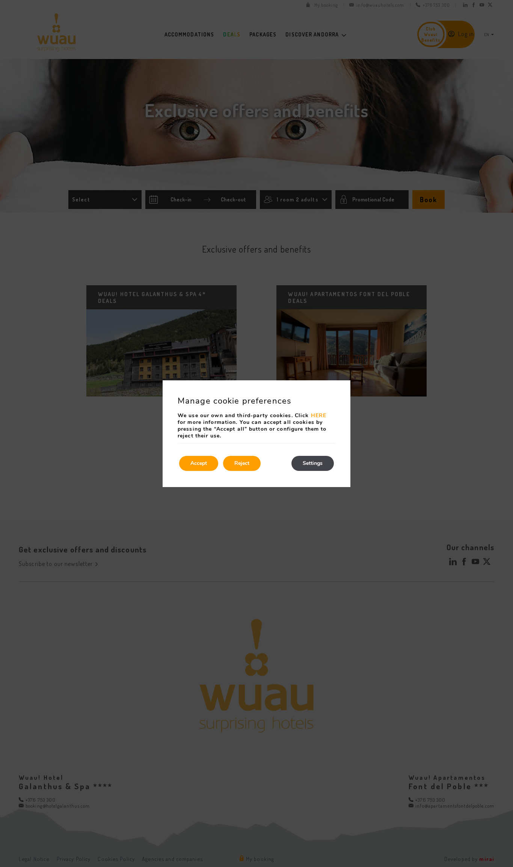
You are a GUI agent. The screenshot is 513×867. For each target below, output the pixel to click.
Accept (198, 463)
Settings (313, 463)
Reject (241, 463)
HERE (318, 415)
